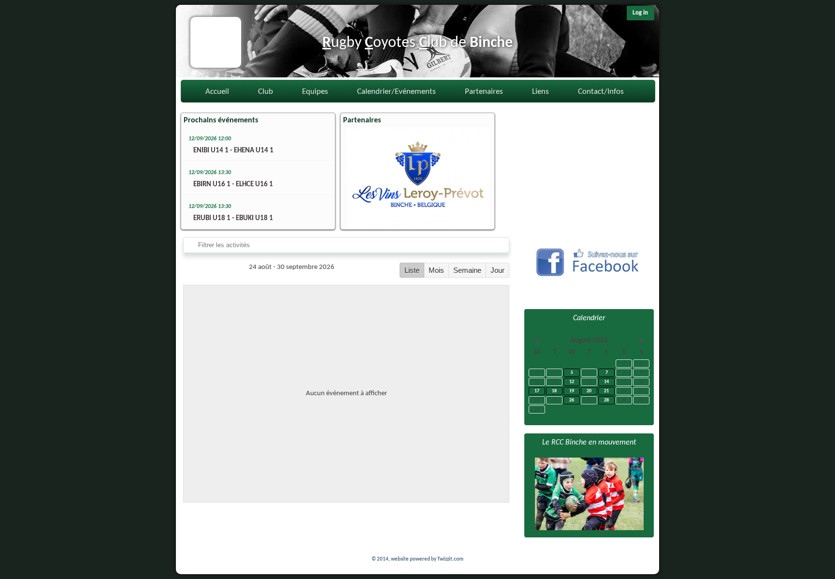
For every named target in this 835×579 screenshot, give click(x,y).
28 (606, 400)
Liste (411, 270)
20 (589, 391)
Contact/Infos (601, 92)
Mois (436, 270)
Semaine (467, 270)
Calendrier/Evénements (396, 92)
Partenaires (484, 92)
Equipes (315, 92)
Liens (540, 92)
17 (536, 391)
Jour (497, 270)
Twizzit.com (450, 559)
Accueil (217, 92)
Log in (640, 13)
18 (554, 391)
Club (265, 92)
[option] (417, 178)
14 (606, 382)
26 (571, 400)
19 (571, 391)
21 (606, 391)
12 (571, 382)
